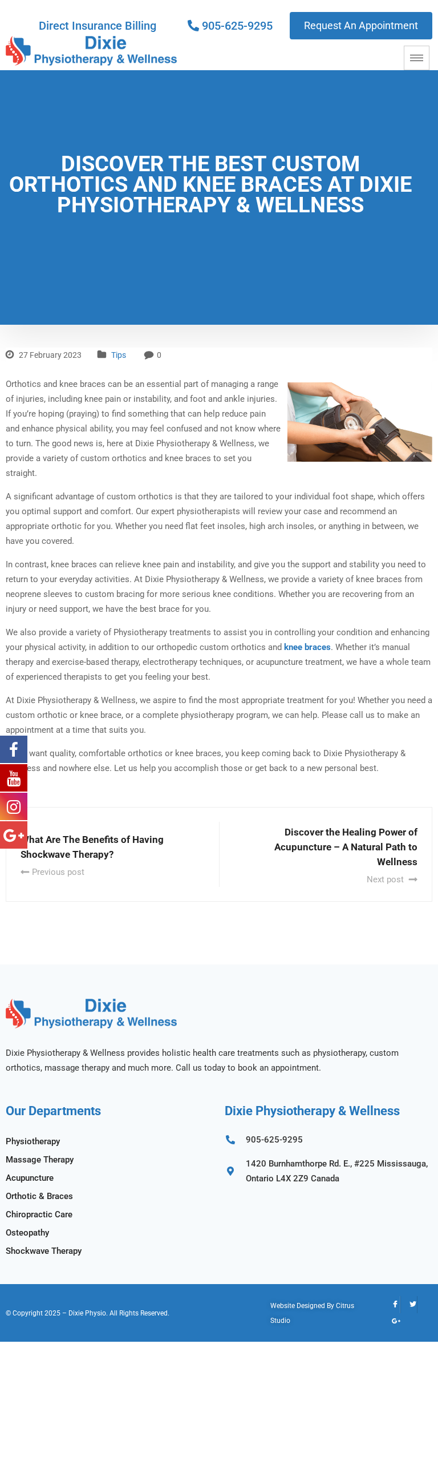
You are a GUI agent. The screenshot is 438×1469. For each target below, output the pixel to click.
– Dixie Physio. (85, 1313)
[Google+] (391, 1321)
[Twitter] (408, 1304)
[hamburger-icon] (416, 58)
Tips (118, 355)
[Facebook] (391, 1304)
